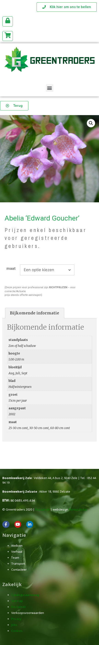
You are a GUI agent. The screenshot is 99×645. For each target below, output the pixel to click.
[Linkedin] (29, 524)
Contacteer (19, 569)
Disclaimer (42, 509)
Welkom (17, 545)
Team (15, 557)
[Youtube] (17, 524)
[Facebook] (5, 524)
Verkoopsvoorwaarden (27, 613)
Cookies (17, 631)
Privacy (16, 619)
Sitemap (17, 601)
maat (11, 268)
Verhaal (16, 551)
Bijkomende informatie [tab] (34, 313)
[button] (49, 88)
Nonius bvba (78, 509)
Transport (18, 563)
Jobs (14, 625)
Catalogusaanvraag (25, 595)
